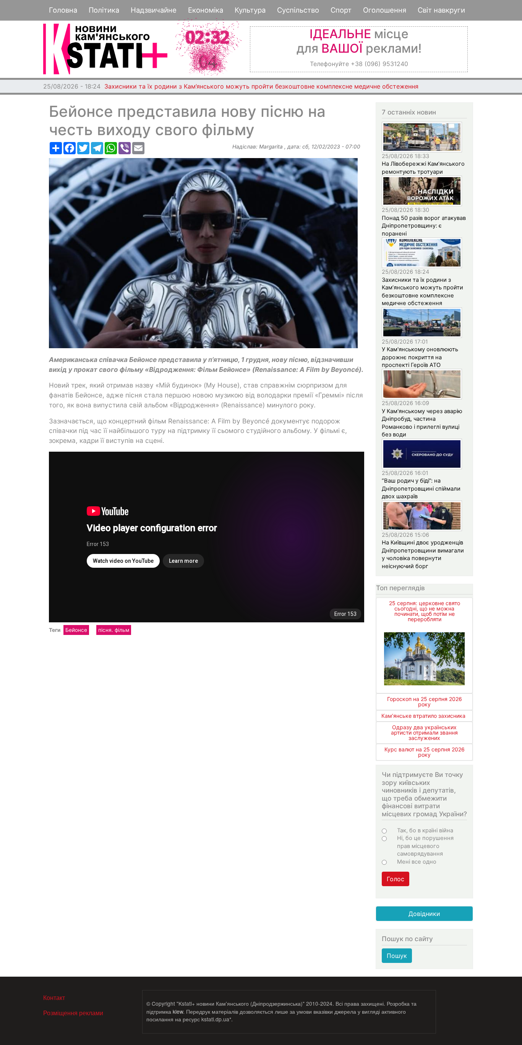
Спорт (341, 10)
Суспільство (298, 10)
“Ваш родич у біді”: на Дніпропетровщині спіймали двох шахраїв (421, 488)
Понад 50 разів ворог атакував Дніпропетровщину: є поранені (424, 226)
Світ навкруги (441, 10)
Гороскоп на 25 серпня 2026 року (424, 701)
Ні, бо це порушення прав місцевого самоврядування (425, 846)
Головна (63, 10)
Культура (250, 10)
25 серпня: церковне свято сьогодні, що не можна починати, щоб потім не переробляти (424, 611)
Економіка (205, 10)
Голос (395, 879)
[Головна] (105, 49)
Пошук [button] (397, 955)
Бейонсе (76, 630)
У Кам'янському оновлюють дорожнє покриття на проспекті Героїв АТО (212, 86)
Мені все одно (416, 861)
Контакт (54, 997)
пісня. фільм (113, 630)
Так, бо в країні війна (425, 830)
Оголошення (384, 10)
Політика (104, 10)
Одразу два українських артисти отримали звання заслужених (424, 732)
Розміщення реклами (73, 1012)
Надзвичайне (154, 10)
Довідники (424, 913)
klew (178, 1011)
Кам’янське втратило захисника (423, 715)
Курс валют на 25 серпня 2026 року (424, 752)
